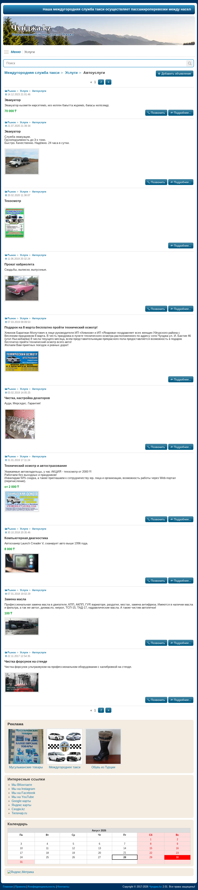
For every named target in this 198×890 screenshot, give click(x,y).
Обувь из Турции (103, 767)
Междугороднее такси (64, 767)
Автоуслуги (39, 91)
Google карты (21, 801)
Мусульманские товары (26, 767)
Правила (20, 886)
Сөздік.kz (18, 809)
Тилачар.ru (19, 813)
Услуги (71, 73)
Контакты (63, 886)
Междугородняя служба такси (32, 73)
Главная (8, 886)
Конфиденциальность (41, 886)
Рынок (12, 91)
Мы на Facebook (23, 793)
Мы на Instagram (23, 788)
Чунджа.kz (31, 27)
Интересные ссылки (26, 779)
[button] (189, 63)
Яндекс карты (21, 805)
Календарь (18, 824)
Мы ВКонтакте (22, 784)
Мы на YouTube (23, 797)
